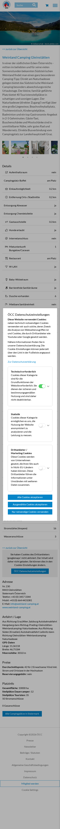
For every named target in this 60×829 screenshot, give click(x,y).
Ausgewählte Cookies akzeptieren (30, 504)
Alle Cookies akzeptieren (30, 497)
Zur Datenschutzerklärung (22, 361)
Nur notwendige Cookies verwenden (30, 511)
